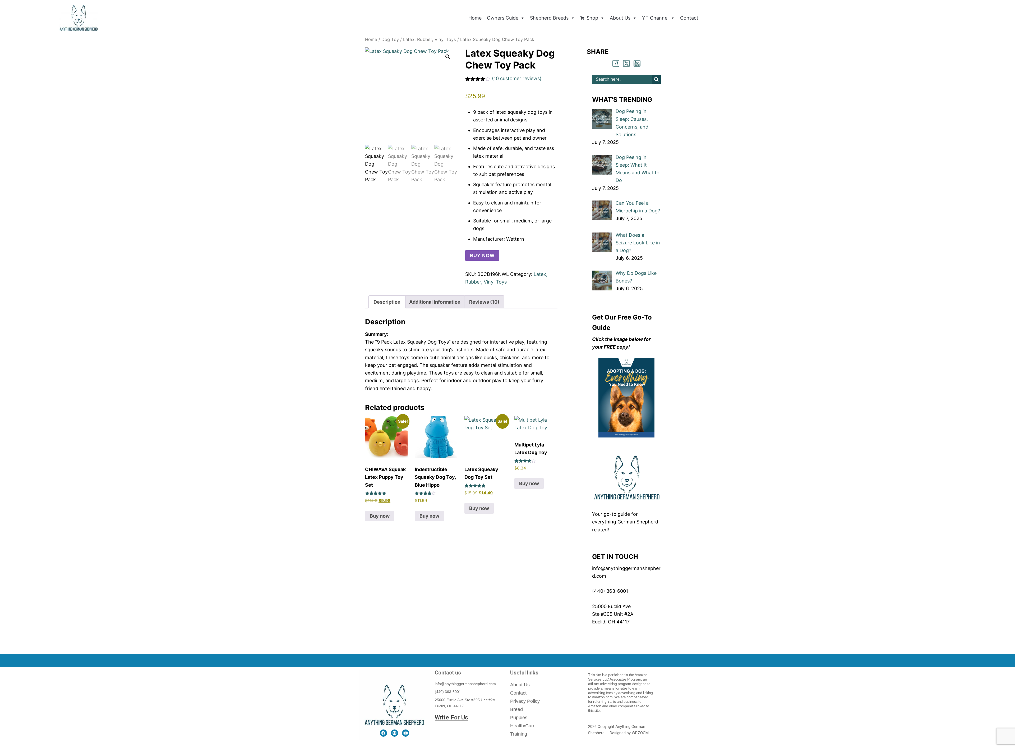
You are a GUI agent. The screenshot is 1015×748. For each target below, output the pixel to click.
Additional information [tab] (434, 302)
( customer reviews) (517, 78)
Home (371, 39)
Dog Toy (390, 39)
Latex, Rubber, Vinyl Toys (429, 39)
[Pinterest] (394, 733)
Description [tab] (386, 302)
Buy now (482, 255)
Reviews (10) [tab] (484, 302)
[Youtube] (405, 733)
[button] (448, 57)
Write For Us (451, 717)
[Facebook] (383, 733)
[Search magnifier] (656, 79)
